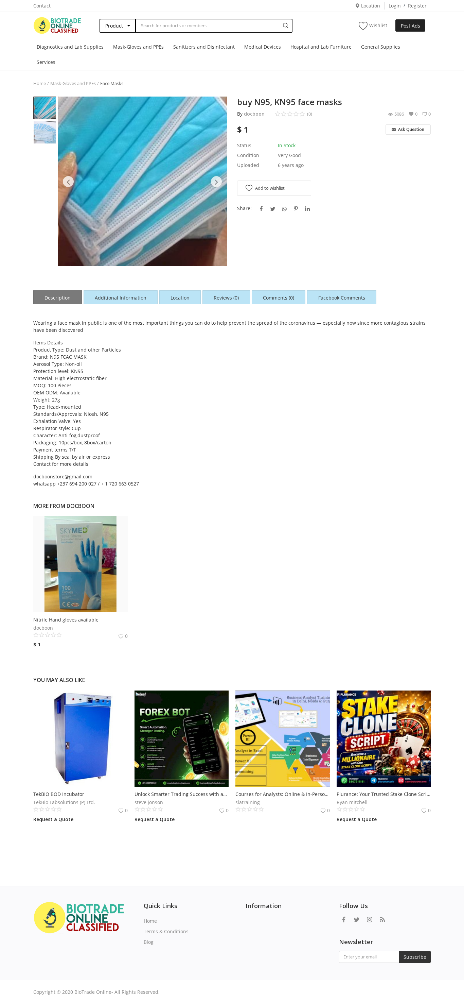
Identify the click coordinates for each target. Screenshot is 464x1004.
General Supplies (380, 47)
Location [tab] (180, 297)
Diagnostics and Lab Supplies (70, 47)
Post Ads (410, 25)
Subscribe (415, 957)
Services (46, 62)
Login (395, 5)
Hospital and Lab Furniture (321, 47)
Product (114, 25)
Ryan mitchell (352, 802)
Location (370, 5)
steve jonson (149, 802)
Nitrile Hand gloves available (66, 619)
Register (417, 5)
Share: (244, 208)
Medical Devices (262, 47)
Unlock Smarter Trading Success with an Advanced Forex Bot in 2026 (182, 794)
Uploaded (248, 165)
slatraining (247, 802)
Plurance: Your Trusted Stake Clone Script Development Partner (384, 794)
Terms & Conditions (166, 931)
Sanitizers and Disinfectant (204, 47)
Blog (149, 942)
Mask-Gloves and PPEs (138, 47)
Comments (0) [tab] (278, 297)
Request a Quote (53, 819)
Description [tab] (57, 297)
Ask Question (410, 129)
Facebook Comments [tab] (341, 297)
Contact (42, 5)
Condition (248, 155)
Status (244, 145)
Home (39, 83)
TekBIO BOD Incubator (58, 794)
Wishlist (378, 25)
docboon (254, 113)
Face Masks (111, 83)
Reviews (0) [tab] (226, 297)
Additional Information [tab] (120, 297)
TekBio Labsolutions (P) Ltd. (64, 802)
